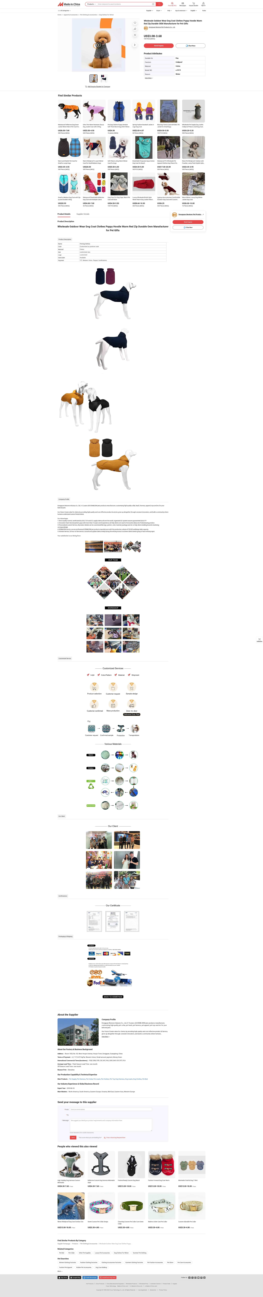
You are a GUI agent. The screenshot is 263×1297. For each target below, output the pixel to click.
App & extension (180, 10)
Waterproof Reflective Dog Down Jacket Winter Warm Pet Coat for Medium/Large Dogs (68, 126)
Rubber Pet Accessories (83, 1267)
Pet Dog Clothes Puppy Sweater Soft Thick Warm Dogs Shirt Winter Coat (118, 126)
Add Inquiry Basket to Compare (99, 86)
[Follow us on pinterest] (201, 1277)
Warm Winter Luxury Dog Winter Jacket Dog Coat (192, 198)
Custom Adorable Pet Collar (187, 1222)
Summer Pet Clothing (139, 1253)
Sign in (203, 5)
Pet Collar (89, 1079)
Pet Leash (96, 1079)
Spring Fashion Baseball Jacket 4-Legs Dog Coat (143, 126)
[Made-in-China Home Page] (69, 4)
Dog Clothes (137, 1079)
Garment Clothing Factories (134, 1262)
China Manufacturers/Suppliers (115, 1283)
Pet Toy (112, 1079)
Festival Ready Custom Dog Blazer (129, 1180)
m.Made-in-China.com (136, 1286)
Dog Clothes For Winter (106, 15)
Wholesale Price (143, 1283)
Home (59, 15)
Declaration (153, 1290)
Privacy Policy (163, 1290)
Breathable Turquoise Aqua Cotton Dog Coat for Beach (144, 162)
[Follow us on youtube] (198, 1277)
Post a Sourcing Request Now (114, 1137)
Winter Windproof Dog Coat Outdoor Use (70, 1222)
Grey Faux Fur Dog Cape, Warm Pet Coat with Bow (119, 198)
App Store (63, 1277)
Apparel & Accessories (71, 15)
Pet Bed (145, 1079)
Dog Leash (128, 1079)
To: (68, 1115)
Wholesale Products (131, 1283)
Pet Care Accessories (184, 1262)
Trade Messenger (90, 1277)
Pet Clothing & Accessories (88, 15)
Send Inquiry (158, 46)
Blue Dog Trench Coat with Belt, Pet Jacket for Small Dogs (168, 126)
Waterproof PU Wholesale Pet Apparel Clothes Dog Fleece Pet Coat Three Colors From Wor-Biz (167, 162)
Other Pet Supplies (85, 1253)
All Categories (64, 10)
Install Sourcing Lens (108, 1277)
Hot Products (89, 1283)
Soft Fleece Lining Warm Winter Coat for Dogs (117, 162)
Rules (204, 10)
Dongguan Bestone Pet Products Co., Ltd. (162, 27)
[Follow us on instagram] (195, 1277)
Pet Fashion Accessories (155, 1262)
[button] (153, 4)
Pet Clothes (105, 1079)
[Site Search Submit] (159, 4)
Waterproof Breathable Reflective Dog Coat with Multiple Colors (93, 198)
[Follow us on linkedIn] (204, 1277)
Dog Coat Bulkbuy (101, 1267)
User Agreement (142, 1290)
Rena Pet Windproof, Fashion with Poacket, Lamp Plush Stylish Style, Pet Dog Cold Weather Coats (193, 162)
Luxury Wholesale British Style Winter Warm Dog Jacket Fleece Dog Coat (143, 198)
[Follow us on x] (192, 1277)
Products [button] (90, 4)
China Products (100, 1283)
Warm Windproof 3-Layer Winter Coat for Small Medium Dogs (93, 162)
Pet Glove (170, 1262)
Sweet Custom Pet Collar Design (98, 1222)
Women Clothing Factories (67, 1262)
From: (67, 1109)
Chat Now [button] (191, 46)
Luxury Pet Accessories (102, 1253)
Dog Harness (119, 1079)
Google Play (75, 1277)
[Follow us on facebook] (189, 1277)
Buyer (158, 10)
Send (73, 1137)
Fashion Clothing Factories (88, 1262)
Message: (66, 1120)
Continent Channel (155, 1283)
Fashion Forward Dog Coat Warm (158, 1180)
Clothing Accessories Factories (111, 1262)
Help (168, 10)
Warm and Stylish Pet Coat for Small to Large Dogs (67, 162)
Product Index (166, 1283)
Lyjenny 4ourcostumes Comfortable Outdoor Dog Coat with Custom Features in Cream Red (168, 198)
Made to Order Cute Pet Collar (157, 1222)
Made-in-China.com (122, 1286)
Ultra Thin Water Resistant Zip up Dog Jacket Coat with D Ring (93, 126)
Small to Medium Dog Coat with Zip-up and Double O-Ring (69, 198)
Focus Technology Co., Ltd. (117, 1290)
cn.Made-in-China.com (151, 1286)
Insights (175, 1283)
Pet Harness (81, 1079)
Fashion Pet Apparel (65, 1267)
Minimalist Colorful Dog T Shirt (188, 1180)
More (59, 1271)
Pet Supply (72, 1079)
